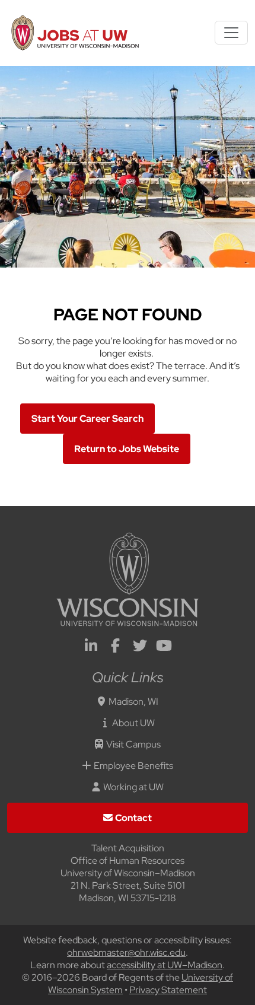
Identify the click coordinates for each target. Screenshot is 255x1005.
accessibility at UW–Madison (164, 965)
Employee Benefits (133, 765)
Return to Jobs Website (126, 449)
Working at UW (133, 787)
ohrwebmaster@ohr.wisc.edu (126, 952)
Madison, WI (133, 701)
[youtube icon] (164, 647)
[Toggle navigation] (231, 32)
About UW (133, 723)
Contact (133, 818)
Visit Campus (133, 744)
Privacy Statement (168, 990)
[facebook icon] (116, 647)
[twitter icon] (140, 647)
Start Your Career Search (87, 418)
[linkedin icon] (91, 647)
